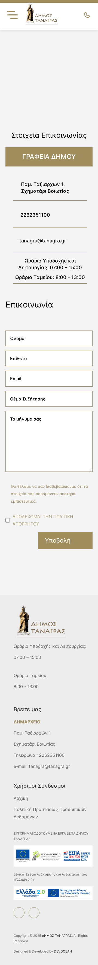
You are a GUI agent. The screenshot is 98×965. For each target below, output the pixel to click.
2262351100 (35, 215)
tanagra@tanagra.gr (42, 240)
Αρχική (21, 798)
